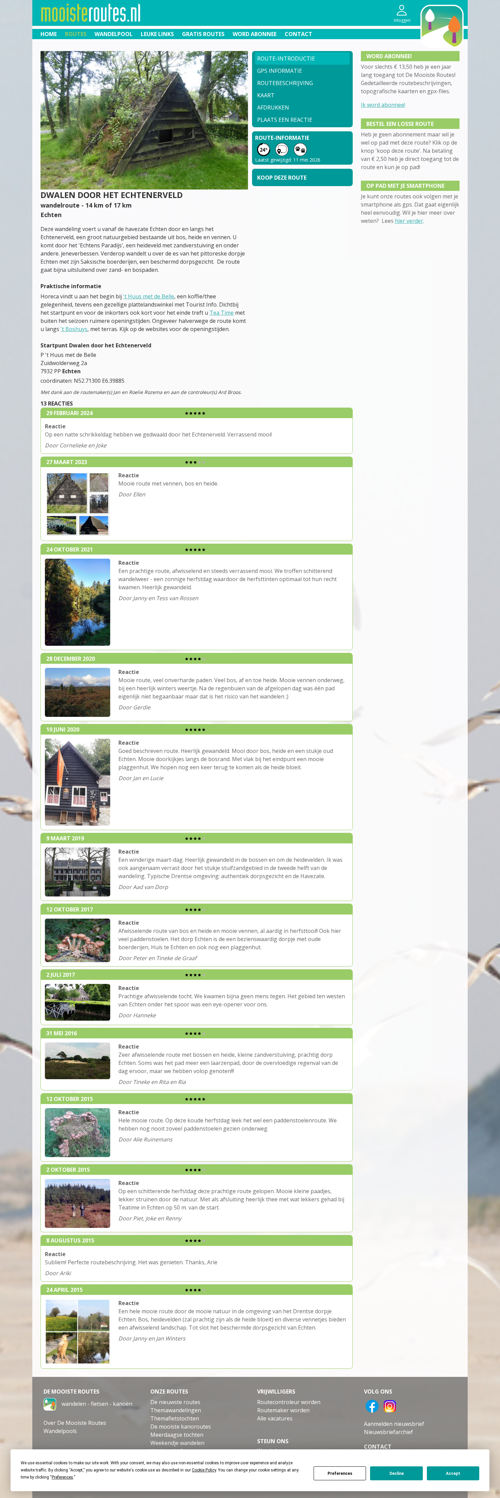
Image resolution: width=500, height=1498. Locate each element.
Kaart (265, 95)
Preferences (340, 1473)
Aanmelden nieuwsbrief (394, 1424)
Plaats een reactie (284, 120)
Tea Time (222, 312)
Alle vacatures (275, 1418)
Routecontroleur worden (288, 1402)
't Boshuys (74, 329)
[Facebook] (372, 1406)
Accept (453, 1473)
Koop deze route (281, 177)
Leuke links (157, 34)
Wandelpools (60, 1431)
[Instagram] (390, 1406)
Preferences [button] (62, 1477)
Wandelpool (114, 34)
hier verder (409, 221)
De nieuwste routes (175, 1402)
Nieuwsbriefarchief (388, 1432)
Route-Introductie (286, 58)
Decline (396, 1473)
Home (48, 34)
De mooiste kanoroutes (180, 1426)
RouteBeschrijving (285, 83)
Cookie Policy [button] (204, 1470)
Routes (75, 34)
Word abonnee (255, 34)
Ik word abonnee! (383, 105)
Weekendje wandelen (177, 1443)
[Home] (50, 1404)
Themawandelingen (175, 1410)
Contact (298, 34)
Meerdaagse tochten (176, 1434)
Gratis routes (203, 34)
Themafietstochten (174, 1418)
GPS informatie (279, 71)
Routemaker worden (283, 1410)
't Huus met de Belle (148, 296)
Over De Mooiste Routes (75, 1423)
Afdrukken (273, 107)
